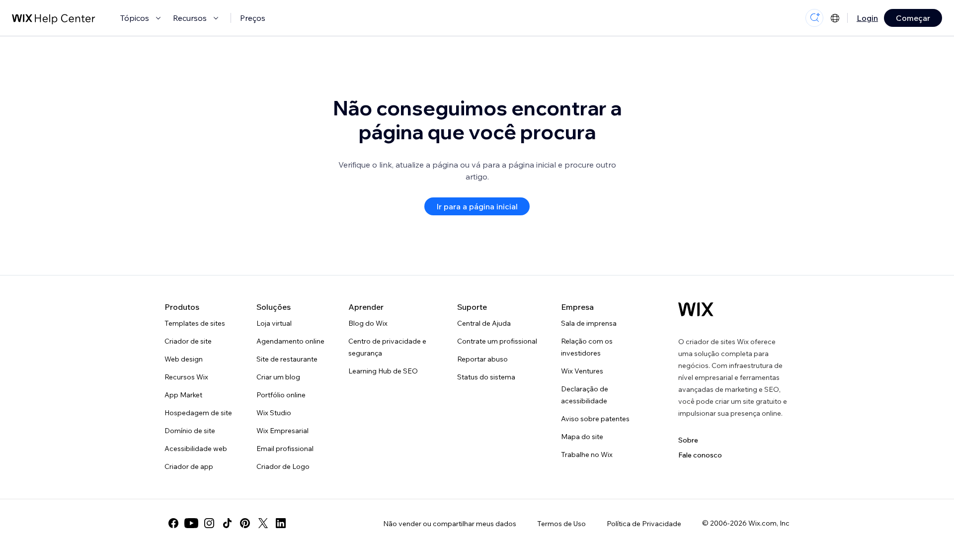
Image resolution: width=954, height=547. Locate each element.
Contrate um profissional (497, 341)
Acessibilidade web (195, 448)
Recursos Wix (186, 376)
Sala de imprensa (589, 323)
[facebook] (173, 523)
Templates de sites (194, 323)
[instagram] (209, 523)
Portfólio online (281, 394)
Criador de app (188, 466)
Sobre (688, 440)
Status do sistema (486, 376)
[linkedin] (281, 523)
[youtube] (191, 523)
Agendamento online (290, 341)
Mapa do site (582, 436)
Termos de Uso (561, 523)
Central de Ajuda (484, 323)
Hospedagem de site (198, 412)
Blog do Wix (368, 323)
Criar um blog (278, 376)
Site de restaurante (287, 359)
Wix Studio (273, 412)
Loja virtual (274, 323)
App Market (183, 394)
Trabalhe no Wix (587, 454)
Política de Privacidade (644, 523)
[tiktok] (227, 523)
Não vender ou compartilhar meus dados (449, 523)
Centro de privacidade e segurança (387, 347)
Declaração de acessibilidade (584, 394)
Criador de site (188, 341)
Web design (183, 359)
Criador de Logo (283, 466)
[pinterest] (245, 523)
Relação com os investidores (587, 347)
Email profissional (285, 448)
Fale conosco (700, 455)
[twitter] (263, 523)
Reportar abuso (482, 359)
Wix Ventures (582, 370)
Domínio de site (189, 430)
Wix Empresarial (282, 430)
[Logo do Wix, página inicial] (696, 309)
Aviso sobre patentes (595, 418)
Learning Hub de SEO (383, 370)
